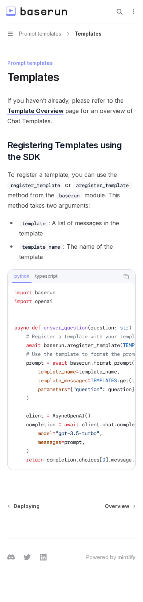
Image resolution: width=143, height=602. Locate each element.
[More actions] (133, 12)
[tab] (22, 276)
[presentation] (71, 376)
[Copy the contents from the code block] (126, 276)
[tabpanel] (71, 376)
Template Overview (35, 110)
